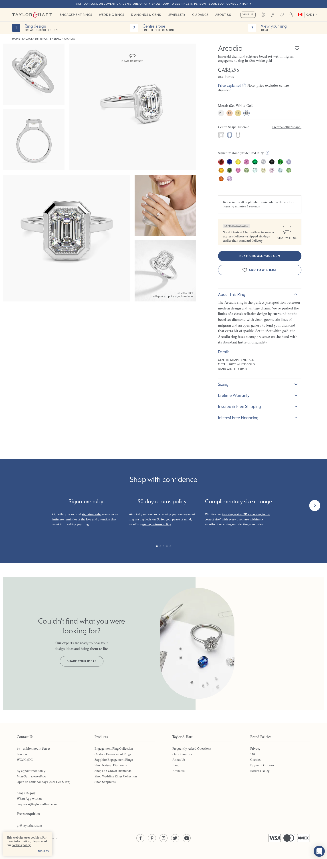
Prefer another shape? (286, 126)
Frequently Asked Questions (191, 749)
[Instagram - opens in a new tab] (163, 838)
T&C (253, 754)
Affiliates (178, 771)
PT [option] (221, 112)
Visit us (248, 14)
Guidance (200, 14)
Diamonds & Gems (146, 14)
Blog (175, 765)
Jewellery (177, 14)
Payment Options (262, 765)
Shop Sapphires (105, 782)
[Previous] (12, 505)
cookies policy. (21, 845)
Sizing (223, 384)
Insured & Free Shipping (239, 406)
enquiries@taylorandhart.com (37, 804)
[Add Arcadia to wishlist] (297, 48)
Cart (290, 14)
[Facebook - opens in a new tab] (140, 838)
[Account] (262, 14)
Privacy (255, 749)
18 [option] (229, 112)
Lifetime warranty (234, 395)
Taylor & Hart (32, 15)
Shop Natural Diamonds (111, 765)
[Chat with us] (319, 851)
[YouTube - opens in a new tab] (186, 838)
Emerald (56, 38)
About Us (223, 14)
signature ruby (91, 514)
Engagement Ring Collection (114, 749)
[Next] (314, 505)
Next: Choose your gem (259, 256)
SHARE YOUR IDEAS (82, 661)
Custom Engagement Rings (113, 754)
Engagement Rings (76, 14)
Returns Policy (260, 771)
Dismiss (43, 851)
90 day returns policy (156, 524)
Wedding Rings (111, 14)
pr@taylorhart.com (29, 825)
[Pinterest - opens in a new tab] (152, 838)
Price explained (229, 85)
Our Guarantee (182, 754)
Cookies (255, 760)
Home (16, 38)
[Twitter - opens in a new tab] (175, 838)
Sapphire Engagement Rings (114, 760)
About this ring (231, 294)
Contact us (272, 15)
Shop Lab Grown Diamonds (113, 771)
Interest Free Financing (238, 417)
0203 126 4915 (26, 793)
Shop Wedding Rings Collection (116, 776)
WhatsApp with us (29, 799)
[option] (221, 135)
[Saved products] (281, 14)
